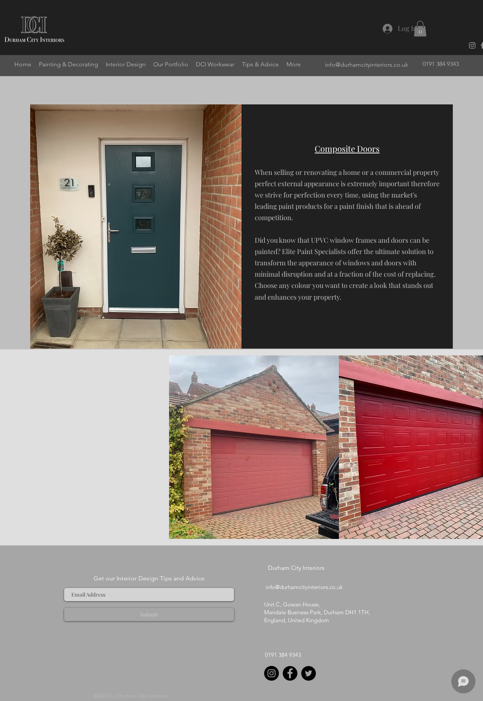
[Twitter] (308, 673)
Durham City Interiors (296, 567)
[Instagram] (472, 45)
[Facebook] (290, 673)
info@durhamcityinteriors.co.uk (366, 64)
